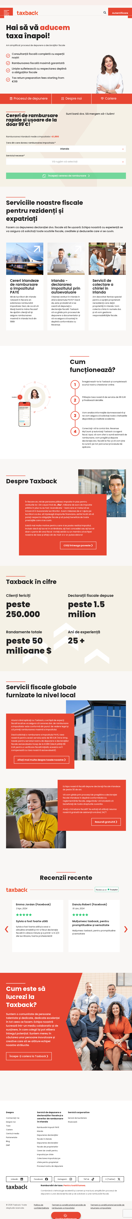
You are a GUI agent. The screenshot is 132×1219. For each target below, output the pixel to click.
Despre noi (73, 99)
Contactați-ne (12, 1118)
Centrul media (12, 1133)
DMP (8, 1145)
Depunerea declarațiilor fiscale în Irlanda (47, 1137)
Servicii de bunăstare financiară (77, 1120)
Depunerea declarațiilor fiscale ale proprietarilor (47, 1145)
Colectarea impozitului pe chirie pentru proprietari (48, 1160)
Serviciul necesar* (15, 155)
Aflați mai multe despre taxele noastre (40, 759)
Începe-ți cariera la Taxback (28, 1056)
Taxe (8, 1125)
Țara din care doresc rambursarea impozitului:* (31, 142)
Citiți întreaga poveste (77, 545)
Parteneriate (11, 1137)
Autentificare (120, 13)
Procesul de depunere (30, 99)
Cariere (110, 99)
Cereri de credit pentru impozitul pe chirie (47, 1152)
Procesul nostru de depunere (50, 1166)
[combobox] (66, 148)
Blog (8, 1141)
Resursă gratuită (105, 821)
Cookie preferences (66, 1218)
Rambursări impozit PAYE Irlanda (48, 1129)
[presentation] (6, 929)
